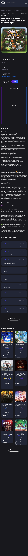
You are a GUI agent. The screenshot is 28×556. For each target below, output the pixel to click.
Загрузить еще (14, 319)
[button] (26, 3)
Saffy (3, 67)
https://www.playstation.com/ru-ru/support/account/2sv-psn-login (9, 154)
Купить (14, 81)
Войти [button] (14, 105)
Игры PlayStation (18, 10)
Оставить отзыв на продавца (9, 76)
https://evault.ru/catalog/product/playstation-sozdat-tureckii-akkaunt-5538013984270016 (13, 148)
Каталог (9, 10)
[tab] (9, 237)
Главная (3, 10)
